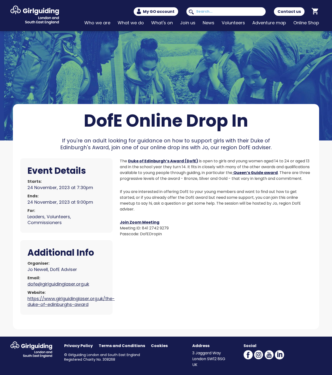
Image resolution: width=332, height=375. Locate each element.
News (208, 23)
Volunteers (233, 23)
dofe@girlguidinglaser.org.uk (58, 284)
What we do (131, 23)
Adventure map (269, 23)
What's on (162, 23)
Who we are (97, 23)
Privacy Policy (78, 346)
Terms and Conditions (122, 346)
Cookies (159, 346)
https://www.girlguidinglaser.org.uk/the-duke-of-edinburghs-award (71, 301)
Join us (187, 23)
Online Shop (306, 23)
